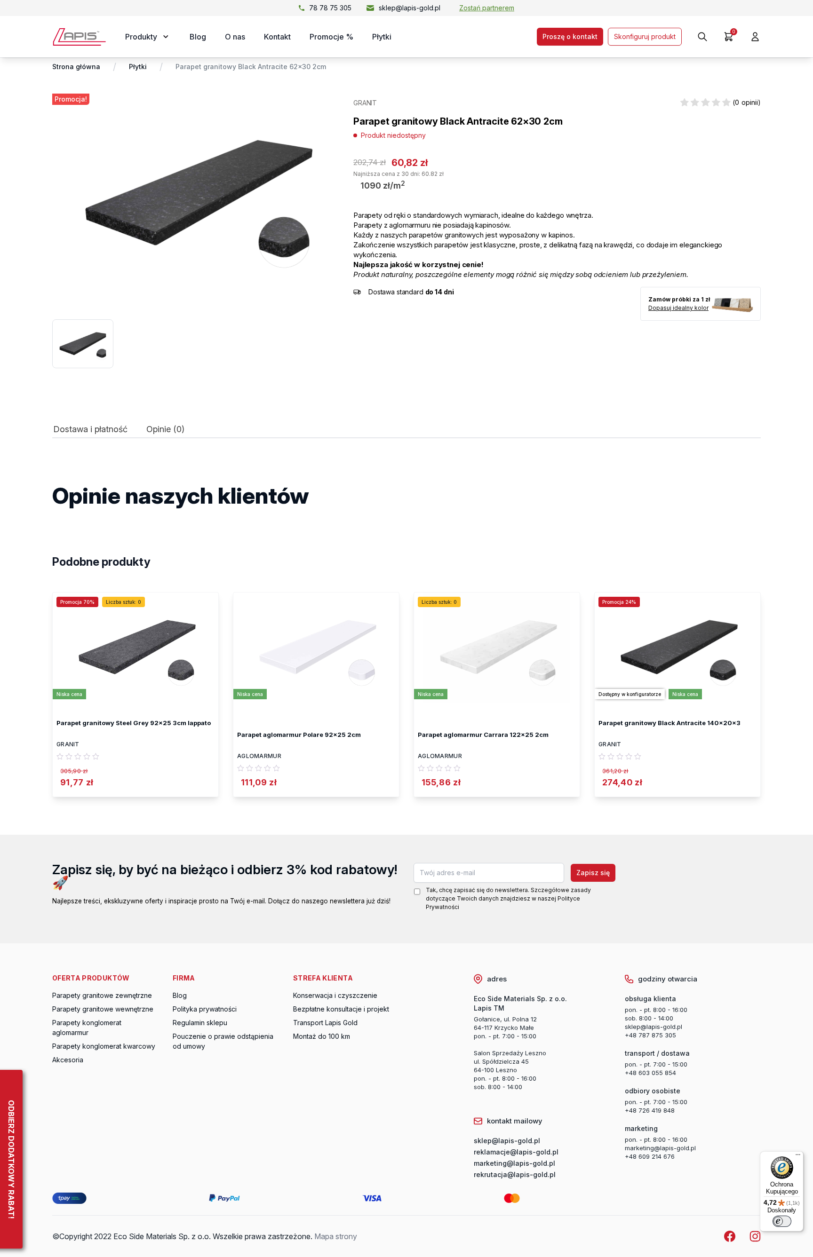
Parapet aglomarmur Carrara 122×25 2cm (483, 734)
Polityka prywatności (205, 1009)
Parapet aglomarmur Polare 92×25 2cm (299, 734)
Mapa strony (335, 1236)
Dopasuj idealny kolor (678, 307)
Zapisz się (593, 873)
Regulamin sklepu (200, 1023)
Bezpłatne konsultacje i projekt (341, 1009)
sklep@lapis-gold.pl (409, 8)
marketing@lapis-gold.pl (660, 1148)
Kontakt (277, 36)
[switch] (782, 1221)
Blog (198, 36)
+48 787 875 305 (650, 1035)
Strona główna (76, 67)
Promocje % (331, 36)
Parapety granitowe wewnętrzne (102, 1009)
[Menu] (798, 1156)
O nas (235, 36)
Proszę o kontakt (570, 36)
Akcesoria (67, 1060)
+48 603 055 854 (650, 1072)
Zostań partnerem (486, 8)
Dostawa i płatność (90, 429)
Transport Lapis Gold (325, 1023)
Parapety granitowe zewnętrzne (102, 995)
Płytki (381, 36)
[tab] (90, 431)
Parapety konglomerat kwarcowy (103, 1046)
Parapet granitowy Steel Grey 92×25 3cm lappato (133, 723)
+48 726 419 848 (650, 1110)
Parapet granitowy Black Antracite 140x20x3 (669, 723)
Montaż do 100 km (321, 1036)
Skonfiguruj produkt (645, 36)
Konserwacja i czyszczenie (335, 995)
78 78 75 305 (330, 8)
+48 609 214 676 (650, 1156)
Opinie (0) (165, 429)
